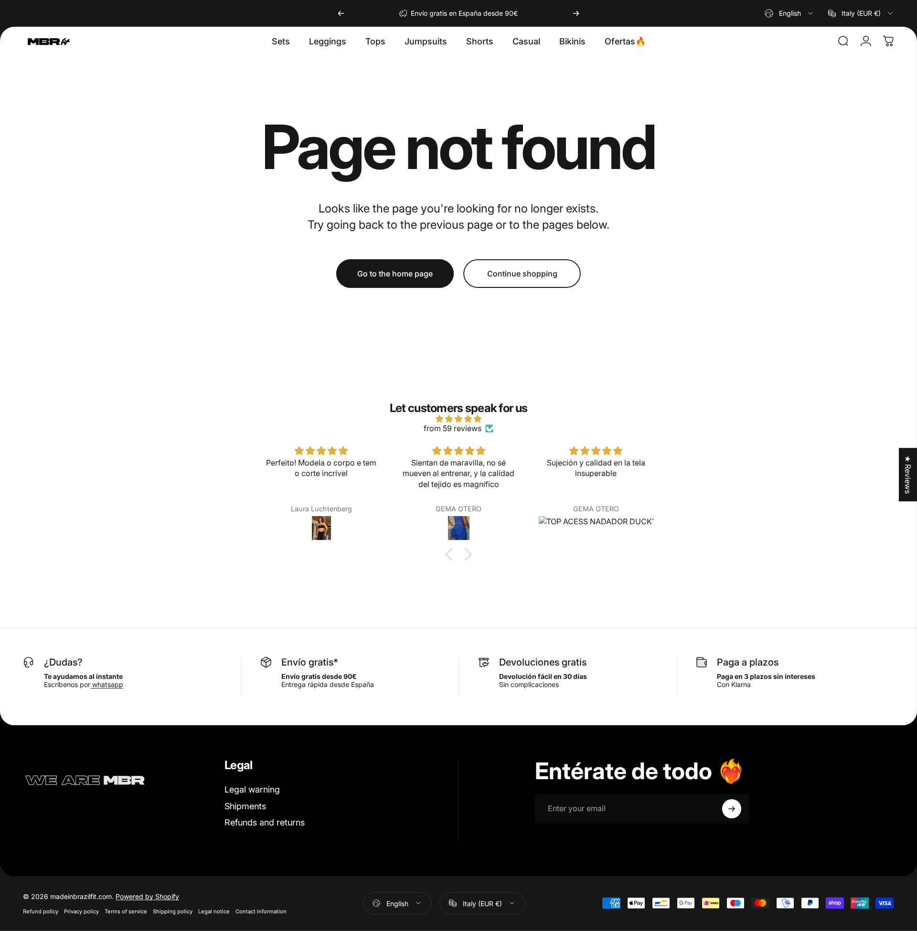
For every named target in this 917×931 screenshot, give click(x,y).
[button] (451, 554)
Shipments (245, 806)
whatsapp (106, 684)
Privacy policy (81, 911)
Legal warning (252, 789)
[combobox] (789, 13)
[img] (458, 418)
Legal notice (214, 911)
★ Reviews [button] (908, 474)
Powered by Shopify (147, 896)
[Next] (575, 13)
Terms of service (126, 911)
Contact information (261, 911)
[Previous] (341, 13)
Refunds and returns (264, 822)
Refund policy (40, 911)
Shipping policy (172, 911)
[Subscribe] (731, 808)
